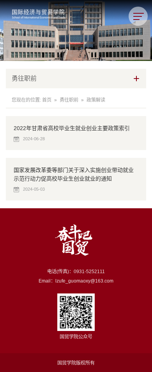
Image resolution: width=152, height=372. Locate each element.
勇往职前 (69, 100)
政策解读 (96, 100)
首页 (46, 100)
